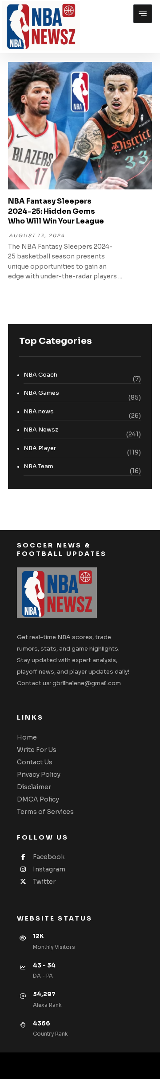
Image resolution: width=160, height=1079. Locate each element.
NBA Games (41, 393)
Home (27, 737)
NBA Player (40, 448)
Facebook (48, 857)
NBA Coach (40, 374)
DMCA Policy (38, 799)
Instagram (49, 869)
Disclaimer (34, 787)
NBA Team (38, 466)
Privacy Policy (38, 774)
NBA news (39, 411)
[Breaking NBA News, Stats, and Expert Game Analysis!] (41, 25)
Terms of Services (45, 812)
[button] (142, 13)
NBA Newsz (41, 429)
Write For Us (36, 750)
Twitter (44, 882)
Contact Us (34, 762)
